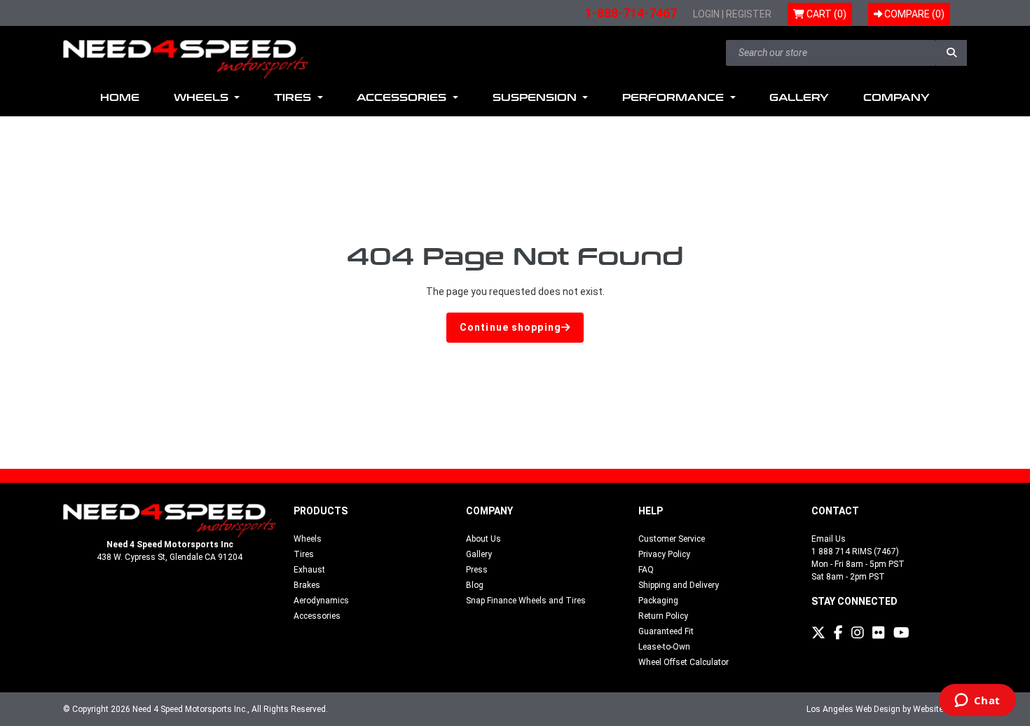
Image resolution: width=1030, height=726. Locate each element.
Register (748, 14)
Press (477, 570)
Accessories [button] (403, 98)
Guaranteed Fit (666, 631)
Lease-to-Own (664, 647)
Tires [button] (294, 98)
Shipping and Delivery (678, 585)
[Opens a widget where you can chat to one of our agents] (977, 701)
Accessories (317, 616)
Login (706, 14)
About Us (483, 539)
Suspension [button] (536, 98)
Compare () (913, 14)
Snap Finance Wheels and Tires (526, 600)
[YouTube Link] (901, 632)
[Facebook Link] (838, 632)
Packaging (658, 600)
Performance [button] (674, 98)
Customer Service (671, 539)
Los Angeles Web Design (853, 709)
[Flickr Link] (878, 632)
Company (896, 98)
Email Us (828, 539)
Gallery (799, 98)
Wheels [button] (203, 98)
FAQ (646, 570)
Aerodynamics (321, 600)
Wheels (308, 539)
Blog (474, 585)
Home (119, 98)
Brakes (307, 585)
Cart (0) (825, 14)
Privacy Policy (664, 554)
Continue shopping (510, 327)
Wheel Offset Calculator (683, 662)
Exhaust (309, 570)
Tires (304, 554)
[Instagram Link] (857, 632)
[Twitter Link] (818, 632)
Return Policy (663, 616)
